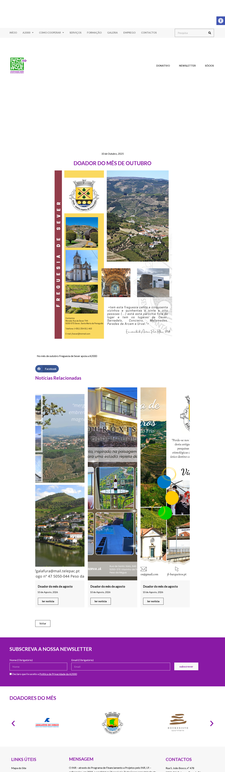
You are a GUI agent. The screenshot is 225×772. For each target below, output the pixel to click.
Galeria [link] (112, 32)
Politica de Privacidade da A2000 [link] (58, 674)
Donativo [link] (163, 65)
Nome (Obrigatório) (21, 660)
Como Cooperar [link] (50, 32)
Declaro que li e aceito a (44, 674)
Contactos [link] (149, 32)
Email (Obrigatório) (82, 660)
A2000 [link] (26, 32)
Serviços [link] (75, 32)
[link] (220, 20)
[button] (47, 368)
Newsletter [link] (187, 65)
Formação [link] (94, 32)
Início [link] (13, 32)
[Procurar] (210, 33)
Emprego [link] (129, 32)
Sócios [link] (209, 65)
